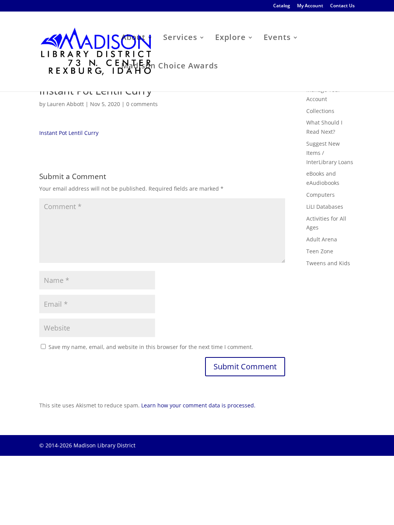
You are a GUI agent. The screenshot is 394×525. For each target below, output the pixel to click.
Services (180, 38)
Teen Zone (319, 251)
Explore (230, 38)
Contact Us (342, 6)
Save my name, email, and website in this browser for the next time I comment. (150, 347)
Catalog (281, 6)
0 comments (142, 104)
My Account (310, 6)
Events (277, 38)
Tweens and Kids (328, 263)
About (133, 38)
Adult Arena (321, 239)
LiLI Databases (324, 206)
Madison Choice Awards (169, 67)
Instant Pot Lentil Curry (68, 132)
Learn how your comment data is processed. (198, 405)
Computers (320, 194)
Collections (320, 111)
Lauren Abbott (65, 104)
